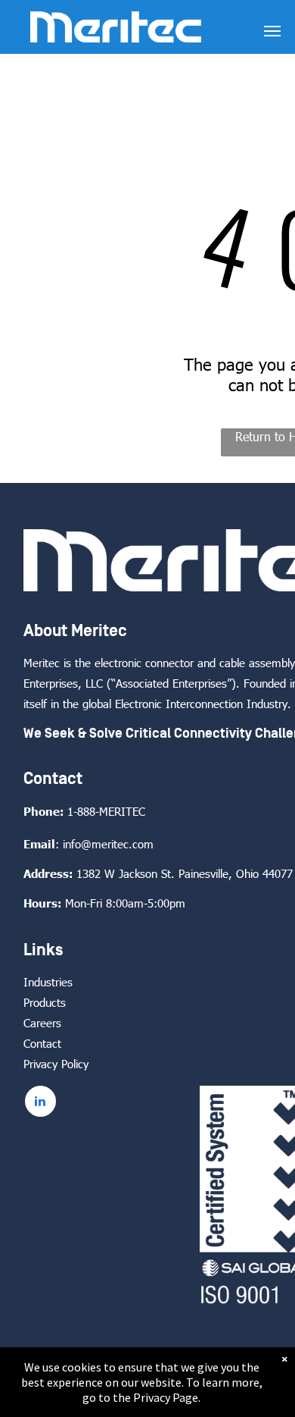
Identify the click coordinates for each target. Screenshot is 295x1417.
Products (44, 1002)
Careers (42, 1022)
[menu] (272, 31)
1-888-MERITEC (106, 811)
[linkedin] (40, 1103)
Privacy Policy (55, 1063)
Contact (42, 1043)
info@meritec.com (108, 843)
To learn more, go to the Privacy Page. (172, 1390)
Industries (48, 981)
